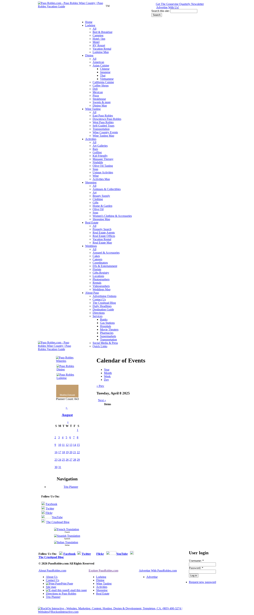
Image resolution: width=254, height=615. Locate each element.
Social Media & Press (105, 342)
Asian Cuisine (101, 65)
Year (106, 369)
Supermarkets (108, 336)
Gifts (95, 202)
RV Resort (99, 45)
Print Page (67, 583)
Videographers (101, 286)
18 (63, 452)
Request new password (202, 582)
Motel (96, 42)
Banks (103, 319)
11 (63, 444)
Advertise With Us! (167, 7)
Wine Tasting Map (103, 135)
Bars (95, 149)
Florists (97, 269)
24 (59, 459)
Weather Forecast (67, 395)
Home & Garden (102, 205)
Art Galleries (100, 145)
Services (97, 316)
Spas (95, 169)
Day (106, 379)
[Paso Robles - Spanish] (67, 535)
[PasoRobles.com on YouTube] (46, 517)
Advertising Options (104, 296)
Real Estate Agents (104, 232)
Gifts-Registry (101, 272)
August (67, 415)
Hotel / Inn (99, 38)
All (94, 28)
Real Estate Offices (104, 235)
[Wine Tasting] (66, 360)
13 (70, 444)
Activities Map (101, 179)
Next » (102, 400)
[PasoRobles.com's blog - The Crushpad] (43, 522)
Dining (89, 55)
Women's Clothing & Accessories (112, 215)
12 (67, 444)
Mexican (98, 92)
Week (107, 376)
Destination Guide (103, 309)
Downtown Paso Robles (107, 119)
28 (74, 459)
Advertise (152, 576)
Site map (51, 586)
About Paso (92, 292)
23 (55, 459)
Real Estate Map (102, 242)
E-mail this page (77, 590)
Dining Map (100, 105)
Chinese (105, 68)
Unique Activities (103, 172)
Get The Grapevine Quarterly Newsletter (180, 4)
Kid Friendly (100, 155)
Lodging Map (101, 52)
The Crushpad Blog (104, 302)
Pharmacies (106, 332)
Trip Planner (71, 486)
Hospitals (105, 326)
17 (59, 452)
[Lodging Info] (66, 378)
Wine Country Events (105, 132)
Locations (98, 276)
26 (67, 459)
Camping (98, 35)
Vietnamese (107, 78)
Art (95, 192)
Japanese (105, 72)
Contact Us (99, 299)
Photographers (101, 279)
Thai (102, 75)
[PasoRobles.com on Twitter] (43, 508)
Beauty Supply (101, 195)
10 (59, 444)
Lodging (90, 25)
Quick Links (100, 346)
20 (70, 452)
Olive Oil (98, 209)
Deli (95, 88)
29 (78, 459)
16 (55, 452)
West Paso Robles (103, 122)
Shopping (91, 182)
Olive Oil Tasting (103, 165)
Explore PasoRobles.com (103, 570)
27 (70, 459)
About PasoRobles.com (52, 570)
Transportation (101, 129)
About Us (51, 576)
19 (67, 452)
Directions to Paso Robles (61, 593)
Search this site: (160, 10)
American (98, 62)
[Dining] (66, 369)
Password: (196, 568)
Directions (99, 312)
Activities (90, 139)
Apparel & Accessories (106, 252)
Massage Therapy (103, 159)
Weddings (91, 246)
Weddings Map (101, 289)
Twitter (50, 508)
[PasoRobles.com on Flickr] (43, 512)
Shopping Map (101, 219)
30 (55, 467)
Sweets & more (102, 102)
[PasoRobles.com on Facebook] (43, 504)
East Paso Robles (103, 115)
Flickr (49, 512)
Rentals (97, 282)
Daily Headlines (102, 306)
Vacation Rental (102, 48)
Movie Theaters (109, 329)
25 (63, 459)
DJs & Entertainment (105, 266)
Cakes (96, 256)
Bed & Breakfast (102, 32)
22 (78, 452)
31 (59, 467)
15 (78, 444)
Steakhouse (99, 98)
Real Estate (91, 222)
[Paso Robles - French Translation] (66, 529)
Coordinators (100, 262)
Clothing (98, 199)
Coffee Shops (101, 85)
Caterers (97, 259)
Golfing (97, 152)
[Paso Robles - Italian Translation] (66, 542)
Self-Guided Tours (103, 125)
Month (108, 373)
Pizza (96, 95)
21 (74, 452)
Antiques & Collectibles (107, 189)
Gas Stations (107, 322)
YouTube (57, 517)
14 (74, 444)
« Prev (100, 386)
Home (88, 22)
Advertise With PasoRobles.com (158, 570)
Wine (96, 175)
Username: (196, 560)
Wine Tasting (93, 108)
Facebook (51, 504)
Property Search (102, 229)
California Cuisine (103, 82)
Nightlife (98, 162)
